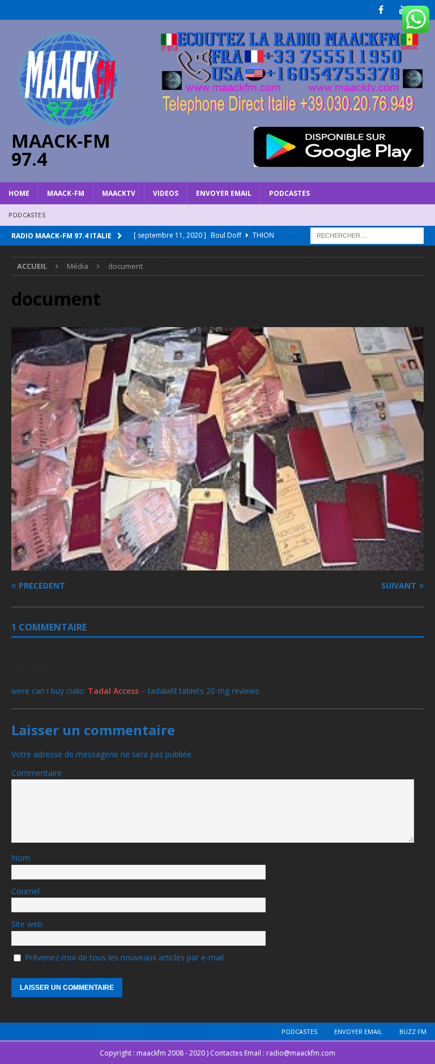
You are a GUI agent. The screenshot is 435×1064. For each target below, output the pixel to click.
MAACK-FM (65, 193)
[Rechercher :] (367, 234)
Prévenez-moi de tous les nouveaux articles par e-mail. (125, 957)
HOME (18, 193)
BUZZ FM (413, 1031)
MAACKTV (118, 193)
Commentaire (36, 772)
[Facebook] (381, 10)
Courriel (25, 891)
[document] (217, 563)
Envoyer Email (223, 193)
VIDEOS (165, 193)
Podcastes (289, 193)
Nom (20, 857)
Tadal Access (113, 690)
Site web (26, 924)
